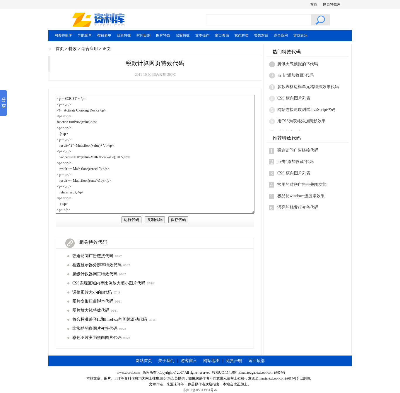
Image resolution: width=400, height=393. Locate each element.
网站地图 (211, 360)
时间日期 (143, 35)
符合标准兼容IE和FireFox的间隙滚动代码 (109, 319)
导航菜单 (85, 35)
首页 (313, 4)
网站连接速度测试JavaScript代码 (306, 109)
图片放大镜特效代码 (90, 310)
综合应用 (281, 35)
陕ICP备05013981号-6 (200, 390)
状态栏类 (242, 35)
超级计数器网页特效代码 (94, 274)
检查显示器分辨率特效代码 (97, 265)
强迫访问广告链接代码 (92, 256)
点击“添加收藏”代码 (295, 75)
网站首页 (144, 360)
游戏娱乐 (300, 35)
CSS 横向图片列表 (293, 98)
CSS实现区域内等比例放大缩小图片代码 (108, 283)
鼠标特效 (183, 35)
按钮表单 (104, 35)
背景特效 (124, 35)
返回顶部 (256, 360)
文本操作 (202, 35)
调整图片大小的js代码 (92, 292)
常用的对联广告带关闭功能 (302, 184)
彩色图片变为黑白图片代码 (97, 337)
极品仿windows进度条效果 (301, 196)
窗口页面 (222, 35)
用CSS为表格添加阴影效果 (301, 121)
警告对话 (261, 35)
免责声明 (234, 360)
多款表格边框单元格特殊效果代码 (308, 87)
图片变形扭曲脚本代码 (92, 301)
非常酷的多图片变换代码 (94, 328)
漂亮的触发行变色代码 (297, 207)
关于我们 (166, 360)
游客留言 (189, 360)
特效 (73, 49)
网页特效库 (332, 4)
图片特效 (163, 35)
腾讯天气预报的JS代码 (297, 64)
